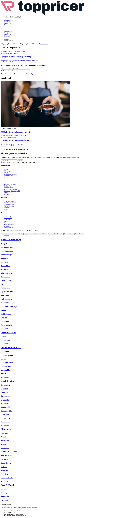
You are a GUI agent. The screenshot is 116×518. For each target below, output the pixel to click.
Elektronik (6, 429)
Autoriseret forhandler (10, 174)
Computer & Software (11, 347)
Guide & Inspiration (10, 184)
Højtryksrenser (6, 325)
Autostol (6, 226)
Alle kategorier (5, 235)
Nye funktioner (8, 175)
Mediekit (6, 207)
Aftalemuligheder (9, 204)
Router (6, 221)
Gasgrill (4, 318)
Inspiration (7, 25)
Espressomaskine (7, 247)
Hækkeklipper (6, 314)
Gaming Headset (7, 362)
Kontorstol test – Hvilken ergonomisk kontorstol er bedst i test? (24, 65)
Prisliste (6, 209)
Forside (6, 39)
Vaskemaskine (8, 216)
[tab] (7, 234)
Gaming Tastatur (7, 355)
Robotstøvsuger (6, 255)
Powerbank (5, 441)
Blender (4, 284)
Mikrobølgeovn (6, 273)
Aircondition (5, 266)
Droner (3, 336)
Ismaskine (4, 269)
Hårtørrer (4, 459)
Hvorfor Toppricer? (9, 203)
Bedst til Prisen (8, 187)
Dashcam (4, 433)
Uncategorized (5, 53)
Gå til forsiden (44, 44)
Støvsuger (7, 219)
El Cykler (4, 403)
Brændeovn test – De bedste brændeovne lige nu (18, 74)
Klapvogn (4, 493)
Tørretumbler (8, 218)
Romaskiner (5, 422)
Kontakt (6, 172)
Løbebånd (4, 392)
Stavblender (5, 295)
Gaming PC (5, 351)
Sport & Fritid (7, 381)
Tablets (3, 359)
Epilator (4, 467)
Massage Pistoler (7, 478)
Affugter (4, 244)
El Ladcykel (5, 418)
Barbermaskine (6, 456)
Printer (6, 223)
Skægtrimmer (6, 463)
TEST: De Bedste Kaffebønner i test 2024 (16, 132)
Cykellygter (5, 414)
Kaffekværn (5, 288)
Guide (2, 61)
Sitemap (6, 194)
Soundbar (4, 437)
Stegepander (5, 277)
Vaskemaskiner (6, 299)
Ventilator (4, 262)
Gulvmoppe (4, 137)
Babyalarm (5, 497)
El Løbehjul (5, 340)
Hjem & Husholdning (11, 239)
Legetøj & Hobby (9, 332)
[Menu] (1, 28)
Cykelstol (4, 389)
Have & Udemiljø (9, 306)
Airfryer (3, 146)
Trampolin (5, 321)
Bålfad (3, 310)
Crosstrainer (5, 385)
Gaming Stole (6, 366)
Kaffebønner (4, 128)
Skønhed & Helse (9, 452)
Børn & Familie (8, 485)
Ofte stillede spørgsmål (10, 189)
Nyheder (6, 177)
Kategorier (7, 21)
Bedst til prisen (8, 20)
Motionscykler (6, 407)
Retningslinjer (8, 192)
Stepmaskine (5, 396)
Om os (6, 169)
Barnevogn (5, 500)
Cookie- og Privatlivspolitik (12, 191)
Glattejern (4, 474)
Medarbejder (8, 171)
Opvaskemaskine (9, 224)
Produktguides (8, 227)
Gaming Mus (6, 370)
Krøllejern (4, 470)
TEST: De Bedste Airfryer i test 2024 (14, 149)
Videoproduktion (9, 206)
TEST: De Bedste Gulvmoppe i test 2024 (16, 141)
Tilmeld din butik (9, 201)
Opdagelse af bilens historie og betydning (16, 57)
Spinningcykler (6, 411)
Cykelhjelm (5, 400)
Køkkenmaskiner (7, 251)
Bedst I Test (7, 23)
